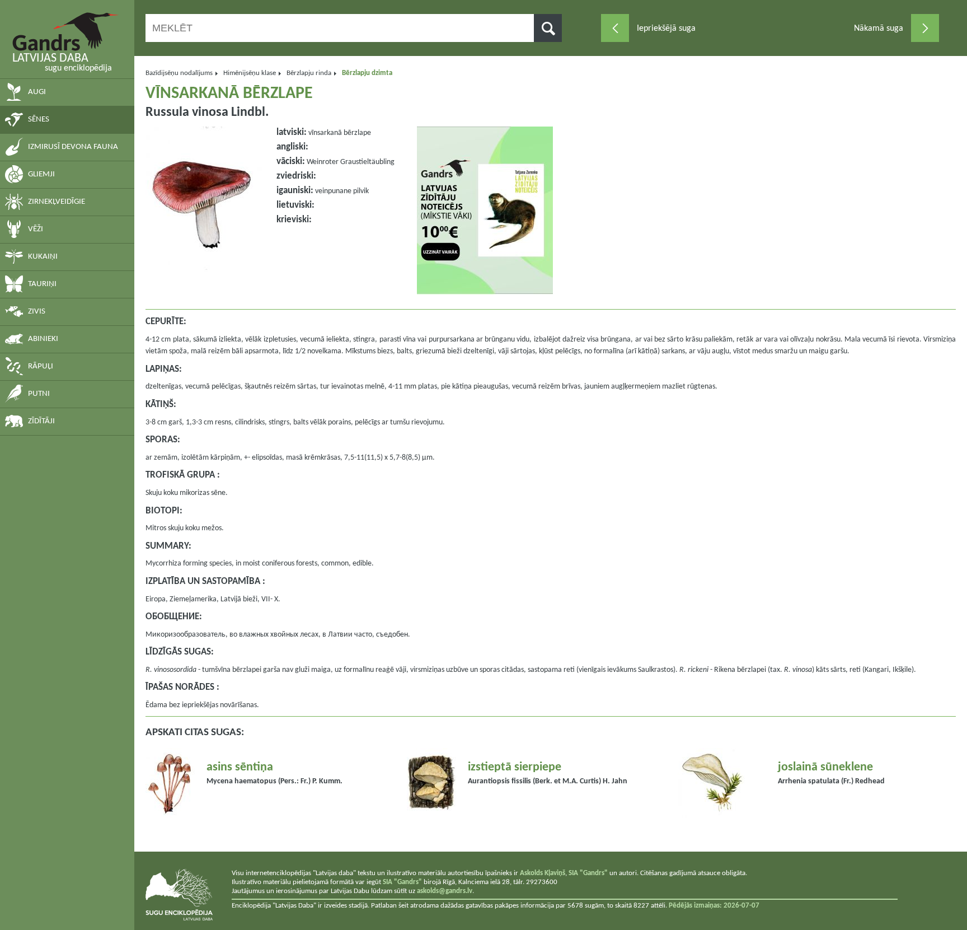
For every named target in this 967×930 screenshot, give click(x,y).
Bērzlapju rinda (309, 73)
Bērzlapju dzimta (367, 73)
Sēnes (38, 119)
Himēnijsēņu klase (249, 73)
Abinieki (43, 339)
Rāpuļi (40, 366)
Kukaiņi (43, 257)
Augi (37, 92)
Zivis (36, 311)
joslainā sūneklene (825, 767)
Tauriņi (42, 284)
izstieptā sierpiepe (514, 767)
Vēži (35, 229)
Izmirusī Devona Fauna (73, 147)
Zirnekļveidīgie (56, 202)
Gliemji (41, 174)
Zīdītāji (41, 421)
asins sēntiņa (239, 767)
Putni (39, 394)
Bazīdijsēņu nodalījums (179, 73)
